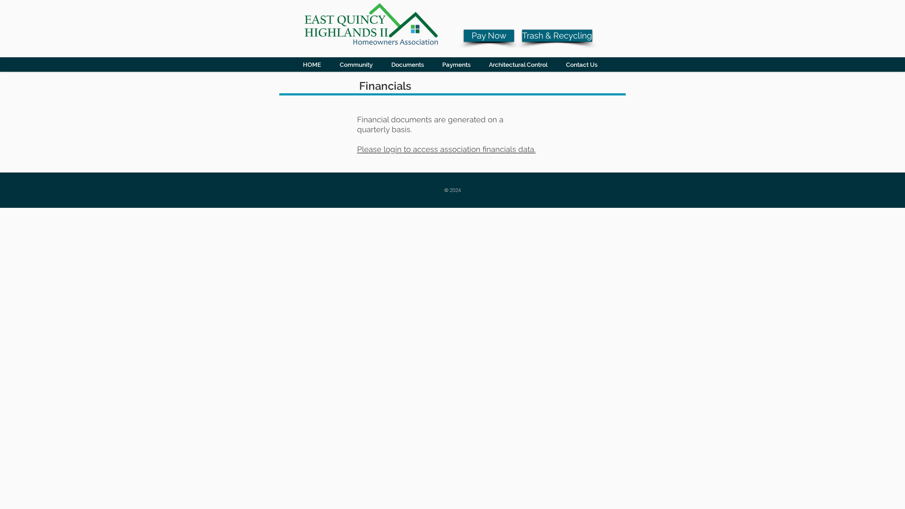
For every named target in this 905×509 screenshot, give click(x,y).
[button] (356, 64)
